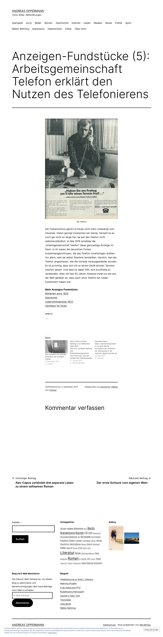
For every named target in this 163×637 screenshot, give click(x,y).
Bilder (38, 23)
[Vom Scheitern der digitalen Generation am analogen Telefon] (56, 346)
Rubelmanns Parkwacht (72, 591)
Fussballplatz (86, 541)
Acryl (29, 23)
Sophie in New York (70, 596)
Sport (128, 23)
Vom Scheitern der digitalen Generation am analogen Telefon (56, 356)
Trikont (93, 559)
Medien (98, 23)
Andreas (53, 390)
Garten (93, 541)
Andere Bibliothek (75, 528)
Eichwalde (86, 536)
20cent (63, 528)
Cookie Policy (52, 633)
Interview (96, 544)
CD (86, 532)
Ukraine (70, 563)
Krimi (80, 548)
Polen (97, 553)
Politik (118, 23)
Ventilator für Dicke (56, 305)
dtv (79, 537)
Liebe (89, 548)
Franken (97, 537)
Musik (108, 23)
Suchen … (17, 522)
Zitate (68, 28)
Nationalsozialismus (87, 553)
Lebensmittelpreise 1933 (59, 301)
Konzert (75, 548)
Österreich (98, 563)
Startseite (17, 23)
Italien (63, 548)
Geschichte (62, 23)
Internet (76, 23)
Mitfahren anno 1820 (56, 293)
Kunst (84, 548)
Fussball (78, 541)
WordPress (145, 625)
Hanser (83, 544)
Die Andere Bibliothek (68, 537)
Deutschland (97, 533)
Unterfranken (77, 563)
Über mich (80, 28)
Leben (87, 23)
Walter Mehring (20, 28)
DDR (90, 533)
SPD (88, 559)
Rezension (63, 559)
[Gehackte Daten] (107, 349)
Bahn (85, 529)
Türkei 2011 (63, 563)
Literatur (67, 552)
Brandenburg (67, 532)
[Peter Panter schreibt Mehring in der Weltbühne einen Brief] (82, 352)
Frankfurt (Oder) (67, 540)
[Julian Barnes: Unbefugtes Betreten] (116, 538)
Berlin (91, 528)
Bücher (49, 23)
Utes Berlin (65, 604)
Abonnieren (22, 602)
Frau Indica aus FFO (70, 587)
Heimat (89, 544)
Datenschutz (55, 28)
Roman (73, 558)
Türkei (98, 559)
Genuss (99, 541)
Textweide (65, 600)
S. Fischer (83, 559)
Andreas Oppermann (28, 11)
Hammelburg (75, 544)
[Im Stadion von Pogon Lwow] (131, 538)
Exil (92, 537)
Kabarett (69, 548)
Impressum (38, 28)
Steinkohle (51, 297)
